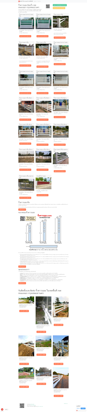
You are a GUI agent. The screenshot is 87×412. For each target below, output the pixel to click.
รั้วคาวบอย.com (40, 406)
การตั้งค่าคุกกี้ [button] (78, 408)
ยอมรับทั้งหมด (83, 408)
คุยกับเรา (35, 1)
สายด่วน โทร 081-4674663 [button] (59, 8)
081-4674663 (33, 405)
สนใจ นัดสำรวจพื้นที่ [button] (24, 311)
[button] (48, 6)
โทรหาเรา (39, 1)
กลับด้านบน (66, 403)
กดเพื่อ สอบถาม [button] (22, 209)
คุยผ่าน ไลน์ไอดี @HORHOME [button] (60, 5)
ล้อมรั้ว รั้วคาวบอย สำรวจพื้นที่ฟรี (26, 1)
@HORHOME (32, 404)
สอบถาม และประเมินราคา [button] (25, 36)
